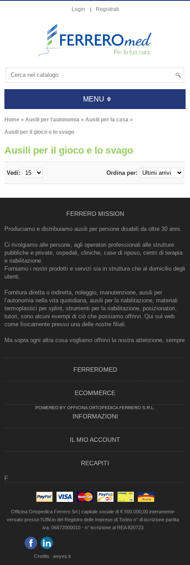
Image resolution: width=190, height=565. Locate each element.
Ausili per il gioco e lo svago (39, 132)
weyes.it (62, 556)
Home (11, 120)
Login (78, 9)
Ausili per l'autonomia (52, 120)
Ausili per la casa (107, 120)
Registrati (107, 9)
